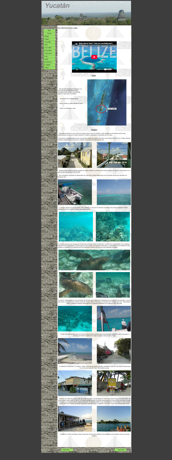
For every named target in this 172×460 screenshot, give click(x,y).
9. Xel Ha (46, 59)
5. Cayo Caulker (48, 47)
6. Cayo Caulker (48, 50)
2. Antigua (46, 39)
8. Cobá (46, 56)
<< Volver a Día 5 (66, 449)
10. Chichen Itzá (48, 62)
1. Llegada (46, 36)
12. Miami (46, 67)
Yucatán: (49, 33)
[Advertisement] (94, 35)
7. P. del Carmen (48, 53)
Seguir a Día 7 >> (122, 449)
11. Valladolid (47, 65)
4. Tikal (45, 44)
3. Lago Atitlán (47, 42)
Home (49, 30)
